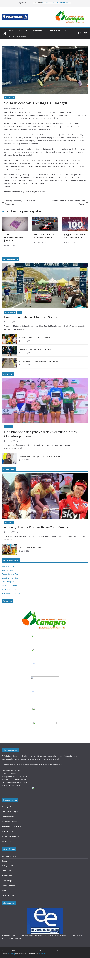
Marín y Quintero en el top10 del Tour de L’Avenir (38, 361)
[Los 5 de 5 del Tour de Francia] (9, 549)
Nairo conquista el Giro (11, 589)
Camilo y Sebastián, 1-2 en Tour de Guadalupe (20, 202)
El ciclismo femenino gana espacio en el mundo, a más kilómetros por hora (40, 434)
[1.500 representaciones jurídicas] (15, 218)
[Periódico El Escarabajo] (5, 33)
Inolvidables (9, 522)
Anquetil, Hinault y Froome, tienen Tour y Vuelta (36, 527)
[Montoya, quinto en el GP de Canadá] (45, 218)
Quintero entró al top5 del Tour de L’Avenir (36, 349)
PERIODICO (21, 36)
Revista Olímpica (8, 885)
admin (21, 108)
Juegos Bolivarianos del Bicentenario (74, 236)
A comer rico (7, 876)
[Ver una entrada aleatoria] (85, 33)
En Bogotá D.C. (8, 866)
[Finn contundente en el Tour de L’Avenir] (45, 285)
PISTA (67, 30)
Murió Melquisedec (9, 821)
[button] (70, 17)
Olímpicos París (8, 817)
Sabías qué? (6, 861)
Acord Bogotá (7, 831)
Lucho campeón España (11, 582)
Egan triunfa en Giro (10, 578)
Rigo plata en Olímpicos (11, 593)
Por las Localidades (9, 871)
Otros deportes (8, 895)
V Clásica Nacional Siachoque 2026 (55, 3)
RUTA (11, 36)
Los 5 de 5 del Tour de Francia (31, 547)
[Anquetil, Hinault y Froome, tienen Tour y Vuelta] (45, 496)
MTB (28, 30)
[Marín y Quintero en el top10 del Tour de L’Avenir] (9, 363)
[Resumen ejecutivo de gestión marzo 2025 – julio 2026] (9, 458)
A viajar (5, 890)
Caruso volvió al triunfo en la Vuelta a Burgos (68, 202)
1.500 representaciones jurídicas (13, 237)
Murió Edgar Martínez (10, 836)
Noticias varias (10, 98)
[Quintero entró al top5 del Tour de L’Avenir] (9, 351)
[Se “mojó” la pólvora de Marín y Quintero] (9, 339)
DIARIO (12, 30)
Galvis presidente (9, 841)
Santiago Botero (8, 566)
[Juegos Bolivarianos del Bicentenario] (75, 218)
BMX (20, 30)
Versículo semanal (9, 856)
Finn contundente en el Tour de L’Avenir (30, 317)
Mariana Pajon (7, 570)
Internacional (39, 30)
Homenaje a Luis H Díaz (11, 826)
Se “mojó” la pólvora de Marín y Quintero (35, 337)
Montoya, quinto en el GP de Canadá (44, 236)
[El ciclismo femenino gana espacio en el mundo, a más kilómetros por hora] (45, 400)
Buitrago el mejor (9, 807)
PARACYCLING (55, 30)
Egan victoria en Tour (10, 574)
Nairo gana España (9, 585)
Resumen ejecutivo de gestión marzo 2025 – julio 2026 (40, 456)
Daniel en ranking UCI (10, 812)
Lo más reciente (10, 312)
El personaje (7, 881)
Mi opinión (8, 427)
